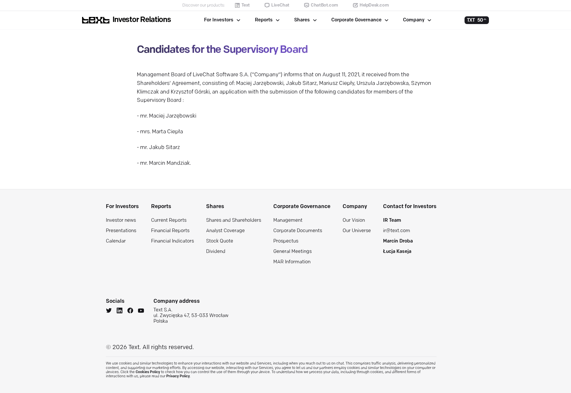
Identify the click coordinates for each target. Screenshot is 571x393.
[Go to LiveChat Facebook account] (130, 311)
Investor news (121, 220)
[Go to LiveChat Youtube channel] (141, 311)
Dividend (215, 251)
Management (287, 220)
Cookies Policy (148, 372)
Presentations (121, 231)
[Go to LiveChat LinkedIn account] (120, 311)
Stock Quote (219, 241)
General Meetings (292, 251)
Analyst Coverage (225, 231)
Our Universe (357, 231)
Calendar (116, 241)
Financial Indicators (172, 241)
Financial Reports (170, 231)
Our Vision (354, 220)
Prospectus (285, 241)
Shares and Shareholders (233, 220)
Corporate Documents (297, 231)
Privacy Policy (178, 376)
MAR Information (291, 262)
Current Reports (168, 220)
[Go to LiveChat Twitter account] (109, 311)
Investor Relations (141, 20)
